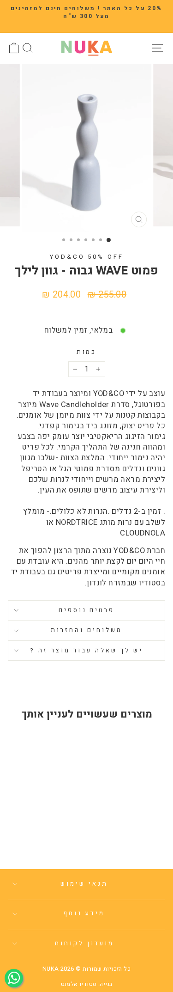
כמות (87, 352)
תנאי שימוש (84, 884)
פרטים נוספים (87, 610)
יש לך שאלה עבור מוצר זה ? (86, 650)
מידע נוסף (84, 913)
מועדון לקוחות (84, 943)
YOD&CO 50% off (86, 257)
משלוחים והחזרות (86, 630)
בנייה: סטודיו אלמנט (87, 984)
